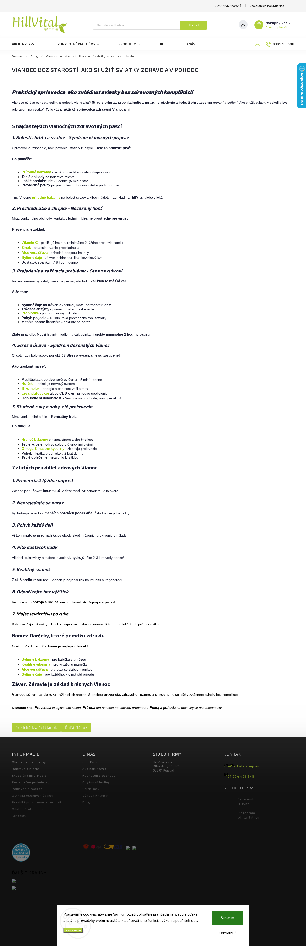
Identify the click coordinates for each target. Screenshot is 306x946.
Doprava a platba (26, 769)
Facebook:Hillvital (246, 801)
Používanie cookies (27, 789)
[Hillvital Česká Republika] (45, 888)
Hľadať (193, 25)
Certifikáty (90, 789)
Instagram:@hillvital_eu (248, 815)
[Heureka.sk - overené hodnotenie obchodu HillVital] (21, 852)
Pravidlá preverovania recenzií (36, 802)
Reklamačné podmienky (30, 782)
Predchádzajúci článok (36, 727)
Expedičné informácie (29, 775)
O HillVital (90, 762)
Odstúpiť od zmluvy (28, 809)
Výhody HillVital (95, 795)
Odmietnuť (227, 933)
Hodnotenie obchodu (98, 775)
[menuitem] (30, 44)
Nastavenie (73, 930)
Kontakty (19, 815)
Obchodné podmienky (267, 6)
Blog (86, 802)
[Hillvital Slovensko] (45, 881)
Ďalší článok (76, 727)
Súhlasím (227, 917)
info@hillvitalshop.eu (241, 766)
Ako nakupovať (228, 6)
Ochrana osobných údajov (32, 795)
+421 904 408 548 (239, 776)
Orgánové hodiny (96, 782)
